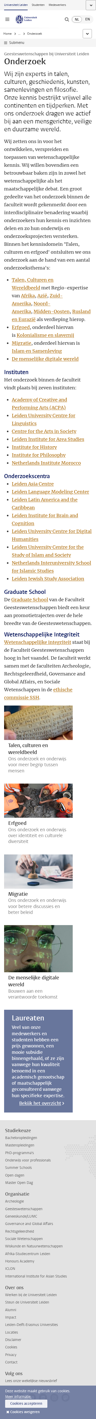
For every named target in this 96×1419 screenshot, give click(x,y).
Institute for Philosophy (39, 455)
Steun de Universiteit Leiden (27, 1302)
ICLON (10, 1268)
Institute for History (34, 447)
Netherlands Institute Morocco (46, 463)
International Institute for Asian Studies (36, 1276)
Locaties (11, 1332)
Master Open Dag (19, 1182)
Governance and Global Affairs (29, 1223)
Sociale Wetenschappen (24, 1238)
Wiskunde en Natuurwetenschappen (34, 1246)
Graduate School (29, 600)
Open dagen (14, 1175)
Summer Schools (18, 1167)
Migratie (21, 343)
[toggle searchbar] (67, 19)
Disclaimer (13, 1339)
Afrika (28, 296)
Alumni (10, 1310)
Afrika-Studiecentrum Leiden (27, 1253)
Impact (10, 1317)
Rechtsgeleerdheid (19, 1231)
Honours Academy (19, 1261)
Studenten (38, 5)
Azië (42, 296)
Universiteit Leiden (16, 5)
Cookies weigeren (25, 1412)
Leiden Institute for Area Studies (48, 439)
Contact (11, 1362)
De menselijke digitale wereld (45, 359)
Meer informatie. (18, 1396)
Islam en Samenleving (37, 351)
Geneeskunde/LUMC (21, 1216)
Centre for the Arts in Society (44, 431)
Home (7, 34)
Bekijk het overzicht (40, 1103)
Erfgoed (21, 327)
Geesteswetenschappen (23, 1209)
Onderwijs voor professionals (28, 1160)
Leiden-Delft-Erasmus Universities (31, 1324)
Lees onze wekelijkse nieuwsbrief (31, 1380)
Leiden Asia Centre (33, 484)
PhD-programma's (19, 1152)
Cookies (11, 1347)
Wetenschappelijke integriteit (37, 642)
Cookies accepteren (26, 1403)
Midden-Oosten (52, 311)
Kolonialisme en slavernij (45, 335)
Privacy (10, 1354)
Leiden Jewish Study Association (48, 579)
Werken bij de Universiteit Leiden (31, 1295)
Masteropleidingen (19, 1145)
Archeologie (14, 1201)
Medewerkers (57, 5)
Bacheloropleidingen (21, 1137)
